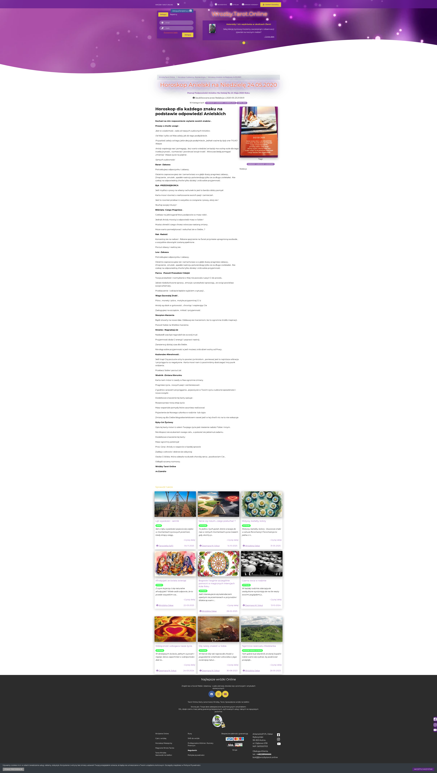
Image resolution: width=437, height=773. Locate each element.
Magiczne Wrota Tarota (164, 748)
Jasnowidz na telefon (163, 755)
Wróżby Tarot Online (164, 5)
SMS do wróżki (193, 738)
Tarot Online (193, 702)
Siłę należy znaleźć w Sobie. (213, 646)
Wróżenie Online (162, 734)
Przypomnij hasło (171, 33)
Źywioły (159, 585)
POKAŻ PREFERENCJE (13, 769)
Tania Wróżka (160, 753)
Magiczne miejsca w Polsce (252, 650)
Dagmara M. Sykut (211, 546)
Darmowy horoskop (251, 4)
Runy (190, 734)
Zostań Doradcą (272, 5)
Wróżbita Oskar (252, 546)
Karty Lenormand (205, 702)
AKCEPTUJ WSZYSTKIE (423, 769)
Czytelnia (235, 4)
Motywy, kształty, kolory (254, 521)
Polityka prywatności (196, 755)
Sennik (158, 525)
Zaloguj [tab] (163, 14)
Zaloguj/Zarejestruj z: (181, 11)
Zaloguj (188, 35)
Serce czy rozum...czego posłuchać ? (217, 521)
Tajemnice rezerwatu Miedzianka (259, 646)
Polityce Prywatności (192, 765)
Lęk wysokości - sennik (167, 521)
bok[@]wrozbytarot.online (265, 757)
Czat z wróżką (160, 738)
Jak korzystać (222, 4)
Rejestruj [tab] (173, 14)
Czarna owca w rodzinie (254, 580)
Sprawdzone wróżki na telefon (237, 702)
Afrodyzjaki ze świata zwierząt (170, 580)
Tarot (222, 702)
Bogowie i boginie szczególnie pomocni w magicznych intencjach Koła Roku (217, 583)
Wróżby (216, 702)
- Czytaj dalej (269, 37)
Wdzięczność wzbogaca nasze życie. (173, 646)
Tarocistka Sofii (166, 546)
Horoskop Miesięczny (163, 743)
